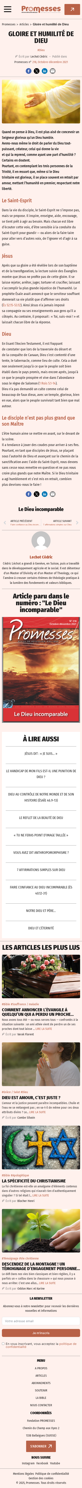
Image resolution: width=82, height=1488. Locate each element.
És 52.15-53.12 (12, 305)
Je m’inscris (41, 1333)
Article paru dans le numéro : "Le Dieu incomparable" (41, 603)
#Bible (6, 1004)
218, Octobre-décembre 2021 (50, 62)
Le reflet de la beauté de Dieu (41, 818)
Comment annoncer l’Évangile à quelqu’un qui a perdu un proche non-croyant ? (36, 1014)
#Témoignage (10, 1258)
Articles (24, 24)
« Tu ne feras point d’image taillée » (41, 835)
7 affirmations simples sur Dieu (41, 870)
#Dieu (41, 50)
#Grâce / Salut (11, 1092)
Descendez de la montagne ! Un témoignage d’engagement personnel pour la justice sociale (40, 1268)
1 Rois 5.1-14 (47, 383)
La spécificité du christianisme (34, 1181)
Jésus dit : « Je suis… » (41, 754)
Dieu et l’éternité (41, 928)
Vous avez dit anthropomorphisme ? (41, 853)
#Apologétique (20, 1175)
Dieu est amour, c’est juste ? (31, 1097)
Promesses (8, 24)
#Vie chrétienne (29, 1258)
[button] (7, 9)
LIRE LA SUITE (43, 1029)
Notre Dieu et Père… (41, 911)
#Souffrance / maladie (25, 1004)
